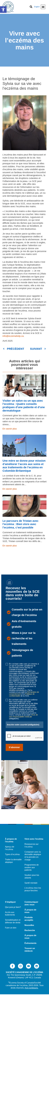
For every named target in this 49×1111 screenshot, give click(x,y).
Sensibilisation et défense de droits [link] (12, 921)
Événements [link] (30, 943)
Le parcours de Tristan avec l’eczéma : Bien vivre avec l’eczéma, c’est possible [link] (20, 524)
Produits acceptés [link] (28, 918)
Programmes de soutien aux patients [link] (31, 867)
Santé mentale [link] (30, 883)
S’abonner (14, 747)
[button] (43, 7)
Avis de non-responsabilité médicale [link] (23, 716)
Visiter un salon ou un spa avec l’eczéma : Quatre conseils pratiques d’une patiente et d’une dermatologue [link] (24, 405)
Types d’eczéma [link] (12, 854)
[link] (3, 9)
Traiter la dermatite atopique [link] (13, 860)
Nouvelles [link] (29, 925)
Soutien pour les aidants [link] (31, 876)
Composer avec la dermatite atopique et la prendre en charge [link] (32, 856)
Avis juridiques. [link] (31, 988)
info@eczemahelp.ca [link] (13, 336)
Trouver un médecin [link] (29, 949)
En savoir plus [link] (10, 428)
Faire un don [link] (10, 928)
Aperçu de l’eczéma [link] (9, 848)
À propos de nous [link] (30, 911)
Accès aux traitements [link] (10, 913)
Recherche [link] (29, 930)
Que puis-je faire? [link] (13, 907)
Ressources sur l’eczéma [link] (31, 845)
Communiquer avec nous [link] (31, 903)
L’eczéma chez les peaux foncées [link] (32, 889)
